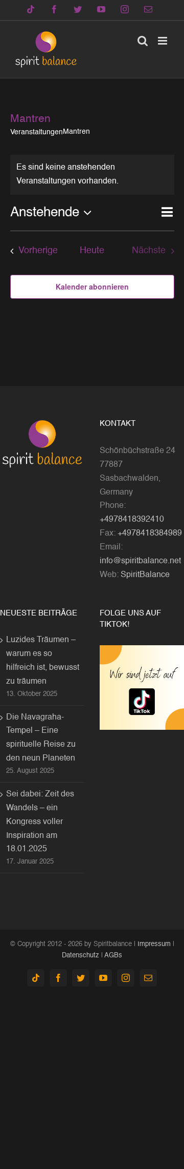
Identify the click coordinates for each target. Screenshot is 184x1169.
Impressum (154, 944)
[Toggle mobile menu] (163, 40)
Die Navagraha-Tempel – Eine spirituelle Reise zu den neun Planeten (41, 738)
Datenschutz (80, 955)
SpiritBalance (145, 575)
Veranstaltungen (36, 132)
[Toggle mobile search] (142, 40)
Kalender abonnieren (92, 286)
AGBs (113, 955)
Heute (92, 250)
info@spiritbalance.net (140, 561)
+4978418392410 (132, 520)
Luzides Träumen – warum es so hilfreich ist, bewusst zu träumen (42, 661)
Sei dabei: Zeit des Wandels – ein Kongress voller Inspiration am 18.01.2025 (40, 822)
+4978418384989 (150, 533)
